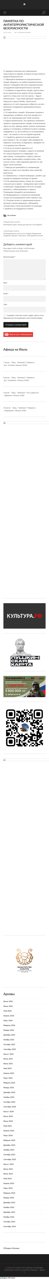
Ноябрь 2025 (8, 1040)
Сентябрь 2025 (9, 1049)
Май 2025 (7, 1068)
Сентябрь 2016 (9, 1226)
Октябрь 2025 (9, 1044)
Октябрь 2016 (9, 1222)
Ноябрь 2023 (8, 1150)
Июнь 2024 (8, 1121)
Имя (5, 283)
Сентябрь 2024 (9, 1107)
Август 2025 (8, 1054)
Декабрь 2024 (9, 1092)
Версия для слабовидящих (20, 334)
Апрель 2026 (8, 1016)
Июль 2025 (8, 1059)
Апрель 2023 (8, 1183)
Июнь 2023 (8, 1174)
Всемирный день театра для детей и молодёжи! (22, 224)
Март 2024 (8, 1135)
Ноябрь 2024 (8, 1097)
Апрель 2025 (8, 1073)
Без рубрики (12, 215)
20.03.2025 (7, 32)
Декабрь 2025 (9, 1035)
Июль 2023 (8, 1169)
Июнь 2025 (8, 1064)
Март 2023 (8, 1188)
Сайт (5, 304)
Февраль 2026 (9, 1025)
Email (6, 294)
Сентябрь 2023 (9, 1159)
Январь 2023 (8, 1198)
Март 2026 (8, 1020)
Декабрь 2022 (9, 1202)
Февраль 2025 (9, 1083)
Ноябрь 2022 (8, 1207)
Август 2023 (8, 1164)
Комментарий (9, 257)
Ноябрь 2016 (8, 1217)
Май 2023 (7, 1179)
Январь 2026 (8, 1030)
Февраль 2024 (9, 1140)
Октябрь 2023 (9, 1155)
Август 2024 (8, 1111)
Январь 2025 (8, 1088)
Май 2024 (7, 1126)
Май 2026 (7, 1011)
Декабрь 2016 (9, 1212)
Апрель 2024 (8, 1131)
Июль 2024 (8, 1116)
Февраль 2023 (9, 1193)
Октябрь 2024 (9, 1102)
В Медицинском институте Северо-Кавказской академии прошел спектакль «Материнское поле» (23, 234)
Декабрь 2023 (9, 1145)
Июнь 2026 (8, 1006)
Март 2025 (8, 1078)
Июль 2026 (8, 1001)
